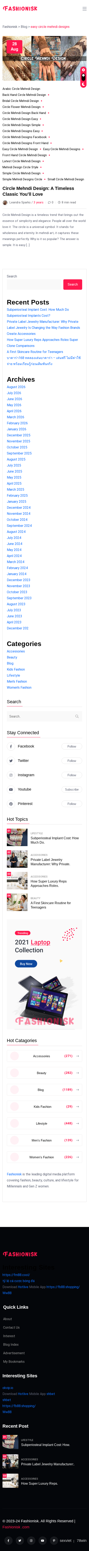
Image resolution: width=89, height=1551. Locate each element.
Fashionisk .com (15, 1527)
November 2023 (18, 586)
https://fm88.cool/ (16, 1275)
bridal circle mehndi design (20, 101)
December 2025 (18, 435)
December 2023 (18, 580)
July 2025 (14, 465)
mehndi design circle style (20, 167)
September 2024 (19, 526)
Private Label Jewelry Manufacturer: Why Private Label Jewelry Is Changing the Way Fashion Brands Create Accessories (43, 328)
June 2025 (14, 471)
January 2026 (16, 429)
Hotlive (22, 1287)
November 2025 (18, 441)
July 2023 (14, 610)
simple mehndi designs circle (22, 179)
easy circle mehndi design (20, 149)
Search (12, 276)
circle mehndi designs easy (21, 131)
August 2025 (16, 459)
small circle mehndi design (66, 179)
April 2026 (14, 411)
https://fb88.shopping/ (63, 1287)
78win (82, 1541)
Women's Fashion (19, 687)
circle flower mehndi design (21, 107)
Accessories (16, 651)
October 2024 (17, 520)
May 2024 (14, 550)
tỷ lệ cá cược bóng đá (18, 1281)
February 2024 (17, 568)
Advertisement (14, 1353)
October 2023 (17, 592)
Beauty (12, 657)
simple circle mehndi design (21, 173)
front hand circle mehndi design (24, 155)
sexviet (65, 1541)
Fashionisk (14, 1174)
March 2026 (15, 417)
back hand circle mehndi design (24, 95)
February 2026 (17, 423)
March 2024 (15, 562)
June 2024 (14, 544)
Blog (10, 663)
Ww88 (7, 1293)
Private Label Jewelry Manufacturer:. (48, 1464)
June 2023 (14, 616)
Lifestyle (13, 675)
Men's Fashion (17, 681)
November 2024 (18, 514)
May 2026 (14, 405)
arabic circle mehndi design (21, 89)
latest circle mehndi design (21, 161)
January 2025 (16, 502)
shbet (51, 1394)
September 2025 (19, 453)
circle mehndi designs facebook (24, 137)
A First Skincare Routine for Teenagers (35, 352)
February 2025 (17, 496)
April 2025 (14, 483)
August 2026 (16, 387)
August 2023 (16, 604)
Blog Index (11, 1345)
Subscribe (72, 789)
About (7, 1319)
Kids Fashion (16, 669)
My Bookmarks (14, 1362)
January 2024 (16, 574)
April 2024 (14, 556)
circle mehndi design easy (20, 119)
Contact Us (11, 1327)
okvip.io (7, 1388)
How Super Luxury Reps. (39, 1483)
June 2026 (14, 399)
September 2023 (19, 598)
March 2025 (15, 489)
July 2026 (14, 393)
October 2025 (17, 447)
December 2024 (18, 508)
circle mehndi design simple (21, 125)
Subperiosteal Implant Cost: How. (45, 1445)
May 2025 (14, 477)
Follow (71, 746)
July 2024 (14, 538)
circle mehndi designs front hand (25, 143)
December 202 (18, 628)
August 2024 (16, 532)
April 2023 (14, 622)
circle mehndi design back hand (24, 113)
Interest (9, 1336)
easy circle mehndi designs (61, 149)
